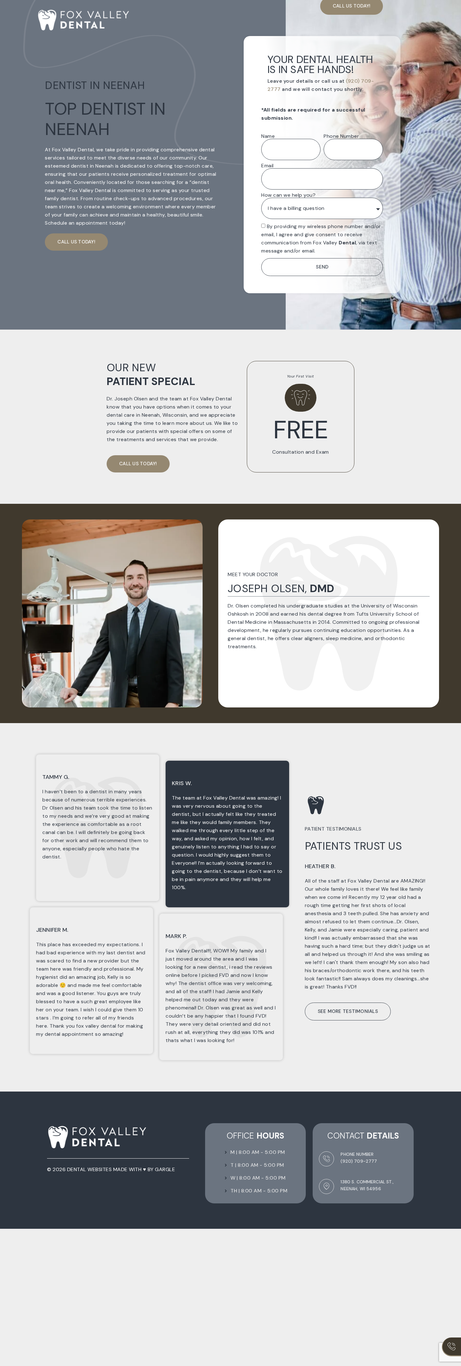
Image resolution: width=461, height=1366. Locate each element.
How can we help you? (288, 195)
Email (267, 165)
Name (268, 136)
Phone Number (341, 136)
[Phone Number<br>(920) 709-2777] (326, 1158)
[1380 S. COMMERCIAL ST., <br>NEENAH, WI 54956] (326, 1186)
